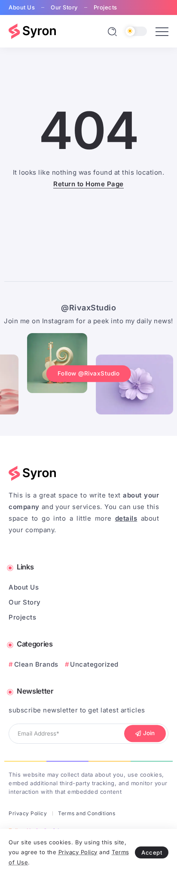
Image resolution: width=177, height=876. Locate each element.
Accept (151, 852)
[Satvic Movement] (32, 31)
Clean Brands (36, 664)
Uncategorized (94, 664)
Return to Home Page (88, 184)
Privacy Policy (78, 852)
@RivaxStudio (88, 307)
